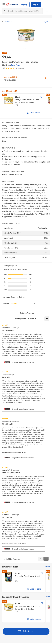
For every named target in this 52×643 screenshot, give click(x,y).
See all (47, 566)
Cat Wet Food (8, 22)
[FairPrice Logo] (12, 4)
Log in (35, 4)
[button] (48, 21)
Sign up (24, 4)
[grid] (26, 105)
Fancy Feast (15, 65)
